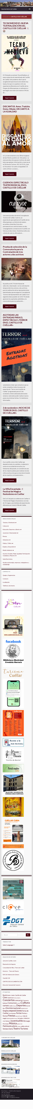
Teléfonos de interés (9, 585)
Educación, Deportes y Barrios (11, 529)
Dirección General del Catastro (11, 985)
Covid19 (18, 1003)
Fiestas (5, 536)
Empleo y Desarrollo (8, 547)
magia (28, 1021)
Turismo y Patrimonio (9, 522)
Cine (5, 997)
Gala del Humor (18, 1016)
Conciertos (9, 1000)
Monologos (6, 1023)
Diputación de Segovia (9, 964)
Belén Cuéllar (11, 995)
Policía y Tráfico (7, 543)
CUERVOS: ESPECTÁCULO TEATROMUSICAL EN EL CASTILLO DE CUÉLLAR (16, 185)
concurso (18, 1000)
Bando (5, 995)
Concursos (12, 1003)
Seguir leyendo (9, 98)
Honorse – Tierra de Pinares (11, 971)
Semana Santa (8, 1029)
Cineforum (10, 998)
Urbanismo (6, 540)
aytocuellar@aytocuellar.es (8, 1096)
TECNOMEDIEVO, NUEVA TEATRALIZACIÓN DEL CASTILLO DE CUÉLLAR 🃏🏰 (16, 27)
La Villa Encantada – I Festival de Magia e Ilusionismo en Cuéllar (13, 491)
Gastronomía (10, 1018)
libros (22, 1021)
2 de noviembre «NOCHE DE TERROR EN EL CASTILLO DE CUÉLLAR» (16, 410)
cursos (6, 1005)
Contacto (5, 579)
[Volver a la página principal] (16, 3)
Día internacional (13, 1008)
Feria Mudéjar (12, 1013)
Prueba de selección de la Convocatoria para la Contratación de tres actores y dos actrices (15, 251)
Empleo (6, 1011)
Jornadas (20, 1018)
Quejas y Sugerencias (9, 575)
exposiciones (15, 1010)
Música (13, 1023)
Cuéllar (11, 1006)
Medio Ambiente (8, 550)
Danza (14, 1006)
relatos (19, 1026)
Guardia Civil (6, 978)
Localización (6, 582)
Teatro (16, 1028)
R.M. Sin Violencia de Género (11, 974)
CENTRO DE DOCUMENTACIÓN (12, 981)
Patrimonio (7, 1026)
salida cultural (25, 1026)
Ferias (18, 1013)
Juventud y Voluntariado (10, 533)
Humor (15, 1018)
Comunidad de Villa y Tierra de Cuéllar (13, 967)
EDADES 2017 (24, 1008)
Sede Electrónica (7, 559)
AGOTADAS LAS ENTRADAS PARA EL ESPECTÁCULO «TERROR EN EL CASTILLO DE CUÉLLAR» (15, 320)
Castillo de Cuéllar (20, 995)
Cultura (5, 526)
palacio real (19, 1023)
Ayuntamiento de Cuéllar (9, 9)
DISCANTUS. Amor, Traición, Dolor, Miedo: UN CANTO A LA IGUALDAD (16, 109)
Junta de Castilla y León (9, 960)
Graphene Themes (14, 1097)
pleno (14, 1026)
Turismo (24, 1028)
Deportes (21, 1005)
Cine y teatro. (17, 998)
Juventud (15, 1020)
